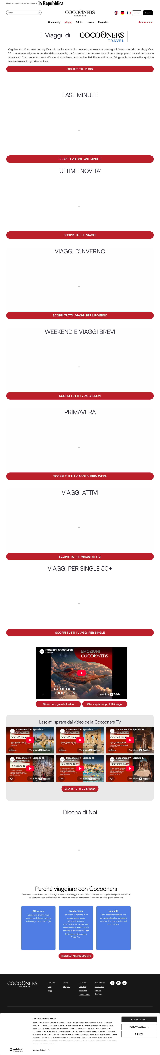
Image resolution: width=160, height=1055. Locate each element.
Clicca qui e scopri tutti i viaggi (104, 704)
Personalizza (138, 1027)
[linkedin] (124, 982)
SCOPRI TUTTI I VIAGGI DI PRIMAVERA (80, 476)
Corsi (49, 987)
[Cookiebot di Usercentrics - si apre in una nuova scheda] (16, 1050)
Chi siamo (82, 982)
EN (116, 13)
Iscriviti (147, 13)
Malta (28, 304)
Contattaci (82, 987)
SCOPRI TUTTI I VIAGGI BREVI (80, 396)
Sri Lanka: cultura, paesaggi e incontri (45, 148)
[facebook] (112, 982)
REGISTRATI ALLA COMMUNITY (76, 956)
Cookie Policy (99, 987)
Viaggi (68, 22)
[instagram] (118, 982)
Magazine (103, 22)
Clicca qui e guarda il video (58, 704)
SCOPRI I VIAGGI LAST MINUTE (80, 159)
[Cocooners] (80, 13)
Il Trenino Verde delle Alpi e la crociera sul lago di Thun (54, 465)
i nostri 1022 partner (47, 1022)
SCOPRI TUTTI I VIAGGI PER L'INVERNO (80, 315)
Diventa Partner (84, 995)
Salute (79, 22)
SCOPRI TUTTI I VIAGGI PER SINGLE (80, 632)
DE (122, 13)
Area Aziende (145, 22)
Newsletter (83, 991)
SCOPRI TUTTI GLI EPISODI (80, 788)
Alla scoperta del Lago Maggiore (43, 621)
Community (54, 22)
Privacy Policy (99, 982)
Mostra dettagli (39, 1050)
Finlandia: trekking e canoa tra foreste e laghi (49, 545)
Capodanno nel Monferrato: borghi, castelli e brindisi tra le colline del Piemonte (67, 224)
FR (129, 13)
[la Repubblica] (51, 3)
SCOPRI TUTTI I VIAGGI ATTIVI (80, 556)
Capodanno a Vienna (37, 385)
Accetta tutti (139, 1019)
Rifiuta (139, 1034)
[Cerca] (38, 12)
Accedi (136, 13)
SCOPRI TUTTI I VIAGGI (80, 69)
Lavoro (90, 22)
